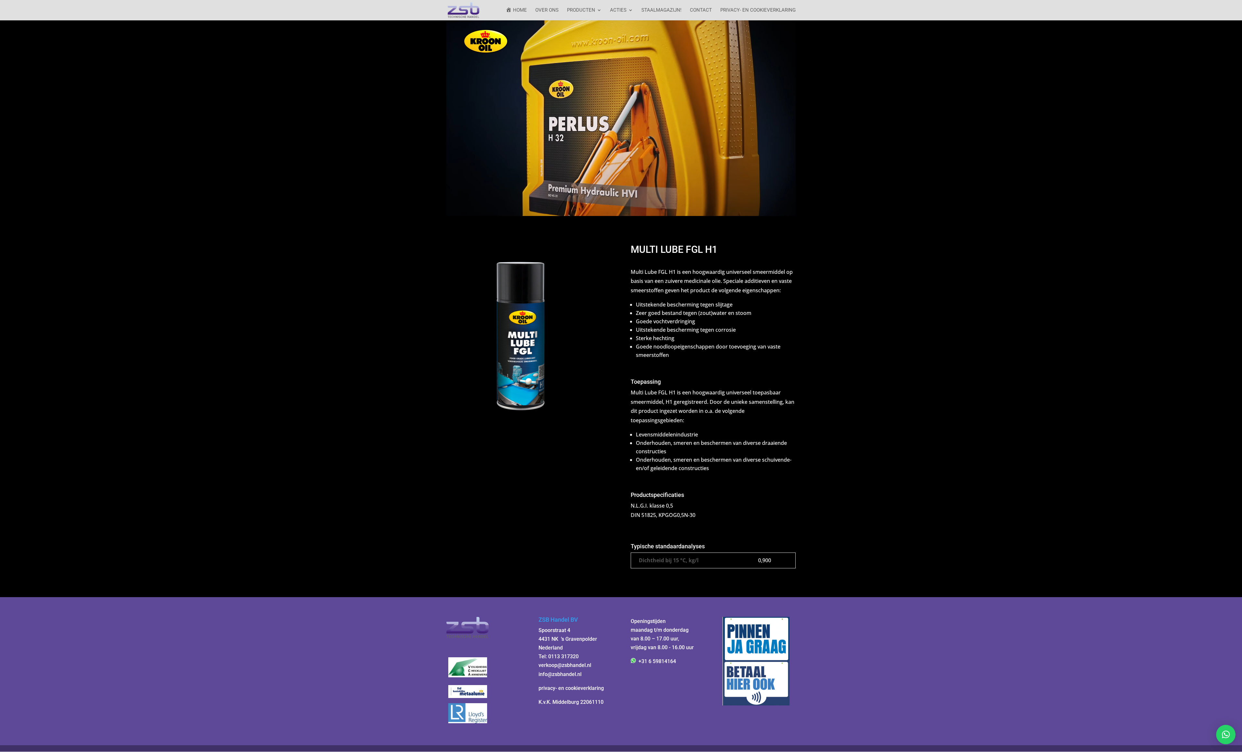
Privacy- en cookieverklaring (758, 10)
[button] (1226, 734)
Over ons (547, 10)
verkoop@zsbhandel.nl (565, 665)
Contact (701, 10)
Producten (581, 10)
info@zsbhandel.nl (560, 674)
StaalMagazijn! (661, 10)
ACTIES (618, 10)
